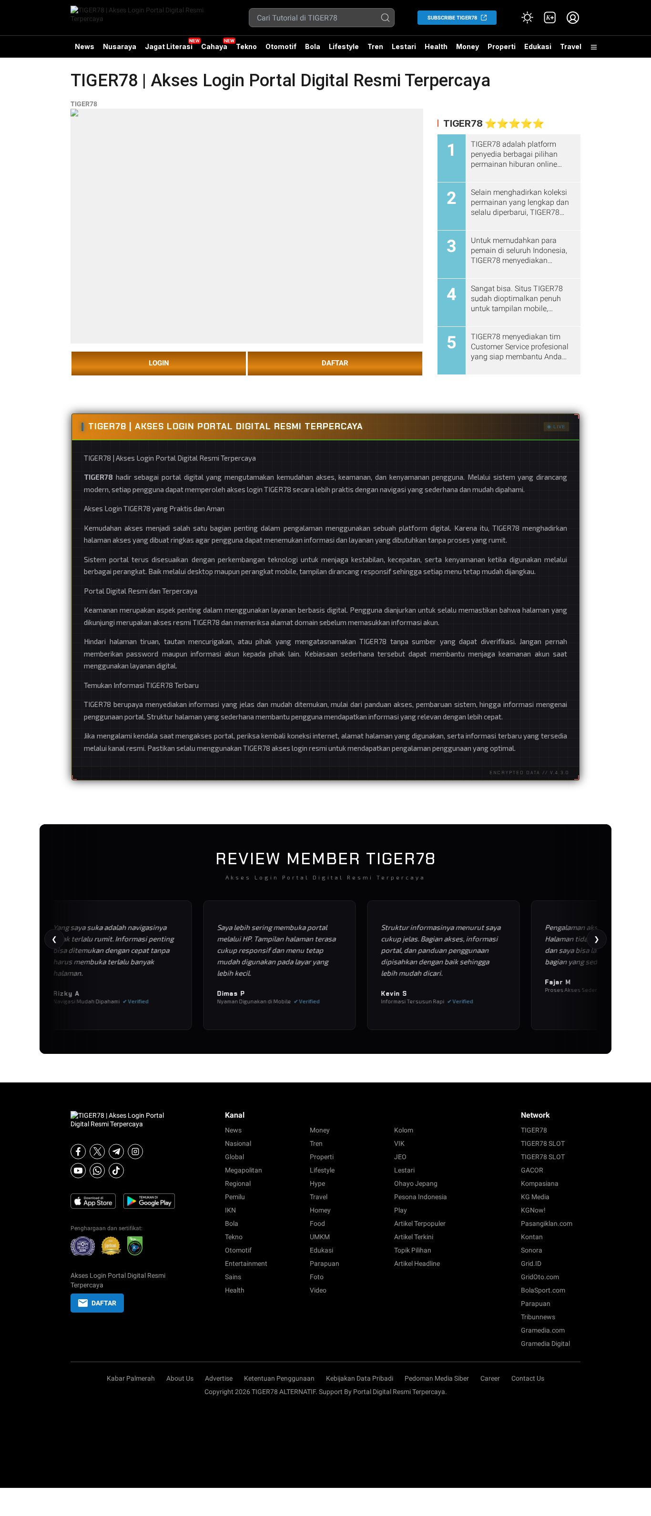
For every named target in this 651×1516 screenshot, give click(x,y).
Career (490, 1378)
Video (318, 1290)
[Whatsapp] (97, 1170)
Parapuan (324, 1263)
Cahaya (214, 46)
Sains (233, 1277)
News (84, 46)
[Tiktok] (116, 1170)
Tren (375, 46)
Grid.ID (531, 1263)
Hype (317, 1183)
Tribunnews (538, 1317)
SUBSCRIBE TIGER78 (452, 18)
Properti (502, 46)
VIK (399, 1143)
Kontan (532, 1237)
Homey (320, 1210)
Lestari (403, 50)
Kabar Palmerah (131, 1378)
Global (234, 1157)
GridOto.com (540, 1277)
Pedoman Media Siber (437, 1378)
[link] (550, 17)
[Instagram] (135, 1151)
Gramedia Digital (545, 1343)
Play (400, 1210)
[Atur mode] (527, 17)
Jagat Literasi (169, 46)
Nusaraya (119, 46)
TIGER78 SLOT (543, 1143)
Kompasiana (540, 1183)
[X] (97, 1151)
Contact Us (527, 1378)
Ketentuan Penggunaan (279, 1378)
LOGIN (159, 363)
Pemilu (235, 1197)
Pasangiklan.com (546, 1223)
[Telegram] (116, 1151)
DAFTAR (335, 363)
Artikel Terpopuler (420, 1223)
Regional (238, 1183)
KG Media (535, 1197)
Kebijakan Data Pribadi (359, 1378)
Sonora (531, 1250)
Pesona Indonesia (420, 1197)
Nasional (238, 1143)
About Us (179, 1378)
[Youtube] (78, 1170)
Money (467, 46)
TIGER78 (84, 104)
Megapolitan (243, 1170)
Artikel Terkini (413, 1237)
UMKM (320, 1237)
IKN (230, 1210)
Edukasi (537, 46)
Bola (312, 46)
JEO (400, 1157)
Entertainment (246, 1263)
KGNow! (533, 1210)
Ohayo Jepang (415, 1183)
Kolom (403, 1130)
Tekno (246, 46)
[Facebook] (78, 1151)
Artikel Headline (417, 1263)
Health (436, 46)
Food (317, 1223)
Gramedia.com (543, 1330)
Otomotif (280, 46)
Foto (317, 1277)
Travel (570, 46)
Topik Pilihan (412, 1250)
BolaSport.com (543, 1290)
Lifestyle (344, 46)
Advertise (219, 1378)
